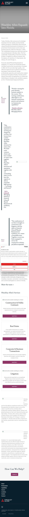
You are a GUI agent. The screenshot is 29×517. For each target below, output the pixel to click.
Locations (3, 492)
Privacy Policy (10, 513)
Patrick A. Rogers (17, 108)
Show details (24, 261)
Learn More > (14, 316)
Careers (3, 490)
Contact (3, 494)
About (2, 483)
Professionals (4, 485)
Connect (3, 496)
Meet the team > (7, 284)
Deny (14, 269)
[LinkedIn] (2, 507)
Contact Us (14, 474)
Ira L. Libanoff (6, 192)
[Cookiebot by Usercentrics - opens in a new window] (23, 246)
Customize (14, 266)
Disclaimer (4, 513)
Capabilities (4, 487)
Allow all (14, 264)
